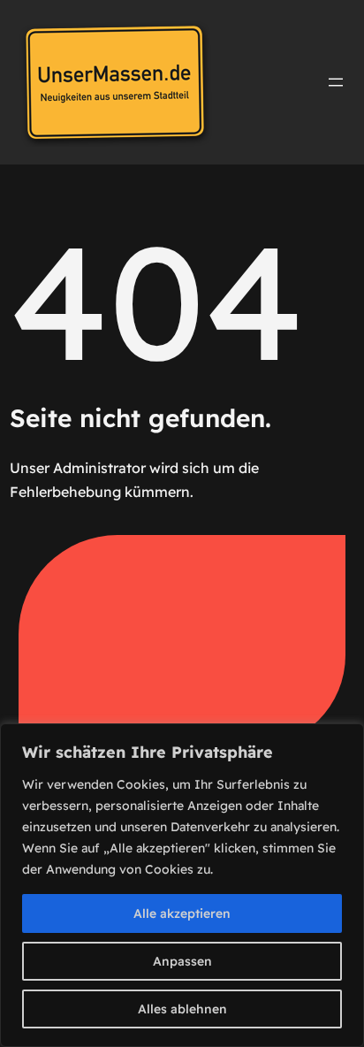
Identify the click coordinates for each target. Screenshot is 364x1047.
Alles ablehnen (182, 1009)
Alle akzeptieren (182, 913)
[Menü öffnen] (335, 82)
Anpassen (182, 961)
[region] (182, 885)
